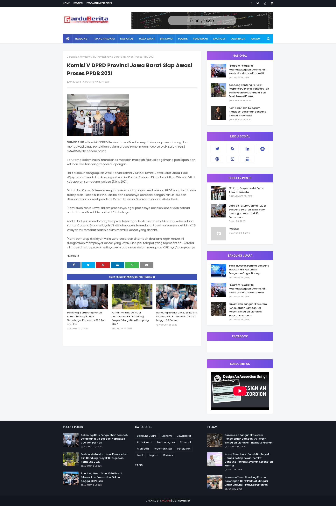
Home (66, 3)
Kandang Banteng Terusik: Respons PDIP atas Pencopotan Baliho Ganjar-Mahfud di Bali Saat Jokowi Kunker (249, 90)
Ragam (153, 455)
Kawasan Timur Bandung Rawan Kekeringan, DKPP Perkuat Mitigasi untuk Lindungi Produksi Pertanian (246, 481)
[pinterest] (271, 3)
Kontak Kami (144, 442)
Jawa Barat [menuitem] (146, 38)
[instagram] (264, 3)
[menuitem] (68, 38)
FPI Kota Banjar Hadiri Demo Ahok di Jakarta (246, 190)
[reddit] (262, 149)
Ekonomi (167, 435)
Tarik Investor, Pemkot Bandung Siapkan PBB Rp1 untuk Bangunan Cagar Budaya (249, 269)
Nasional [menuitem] (126, 38)
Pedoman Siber (163, 448)
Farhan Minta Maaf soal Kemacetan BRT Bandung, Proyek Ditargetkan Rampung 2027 (130, 318)
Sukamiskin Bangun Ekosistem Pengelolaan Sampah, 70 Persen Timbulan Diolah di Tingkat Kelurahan (248, 309)
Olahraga (143, 448)
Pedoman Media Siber (99, 3)
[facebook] (251, 3)
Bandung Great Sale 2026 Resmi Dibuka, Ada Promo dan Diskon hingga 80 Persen (176, 316)
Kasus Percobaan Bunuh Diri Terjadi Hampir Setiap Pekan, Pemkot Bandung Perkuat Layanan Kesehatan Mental (249, 459)
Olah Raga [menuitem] (238, 38)
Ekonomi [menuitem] (219, 38)
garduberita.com (80, 81)
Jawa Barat (184, 435)
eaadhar (165, 500)
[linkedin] (247, 149)
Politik (140, 455)
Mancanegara (166, 442)
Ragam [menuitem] (255, 38)
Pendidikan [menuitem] (200, 38)
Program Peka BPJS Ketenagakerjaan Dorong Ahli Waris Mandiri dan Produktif (247, 69)
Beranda (72, 56)
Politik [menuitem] (183, 38)
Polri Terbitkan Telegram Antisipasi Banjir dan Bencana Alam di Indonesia (247, 111)
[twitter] (257, 3)
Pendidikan (184, 448)
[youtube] (247, 159)
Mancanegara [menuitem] (104, 38)
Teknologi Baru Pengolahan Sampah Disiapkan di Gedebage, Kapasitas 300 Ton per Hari (86, 318)
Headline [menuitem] (81, 38)
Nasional (185, 442)
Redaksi (78, 3)
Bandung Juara (146, 435)
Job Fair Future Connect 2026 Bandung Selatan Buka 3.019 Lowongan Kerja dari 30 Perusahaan (248, 211)
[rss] (232, 149)
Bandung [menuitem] (166, 38)
